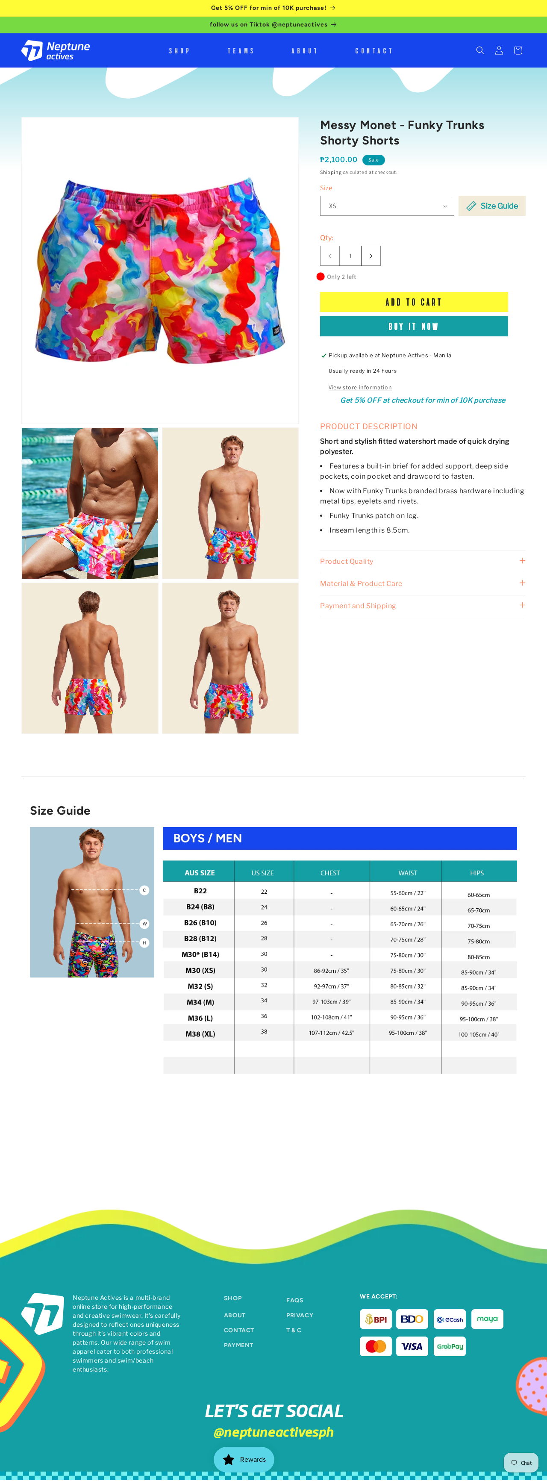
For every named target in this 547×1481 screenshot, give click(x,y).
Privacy (299, 1315)
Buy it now (414, 326)
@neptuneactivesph (273, 1431)
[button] (480, 50)
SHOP (232, 1298)
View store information (360, 387)
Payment (238, 1345)
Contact (239, 1330)
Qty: (326, 238)
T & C (294, 1330)
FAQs (294, 1300)
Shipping (331, 172)
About (235, 1315)
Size (326, 188)
